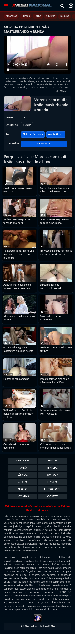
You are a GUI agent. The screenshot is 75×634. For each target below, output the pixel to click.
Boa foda (52, 475)
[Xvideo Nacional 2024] (35, 5)
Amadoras (11, 16)
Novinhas (23, 496)
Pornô (38, 16)
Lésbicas (64, 16)
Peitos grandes (52, 489)
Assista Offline (55, 134)
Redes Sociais (44, 143)
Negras (22, 489)
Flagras (52, 482)
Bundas (26, 16)
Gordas (22, 482)
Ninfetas (50, 16)
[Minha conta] (71, 5)
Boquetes (52, 496)
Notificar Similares (33, 134)
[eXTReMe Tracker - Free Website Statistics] (38, 618)
